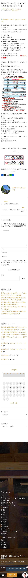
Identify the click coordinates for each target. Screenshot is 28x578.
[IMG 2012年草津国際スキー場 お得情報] (14, 110)
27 (17, 395)
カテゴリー (4, 424)
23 (4, 395)
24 (7, 395)
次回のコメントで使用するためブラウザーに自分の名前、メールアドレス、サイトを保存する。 (14, 263)
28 (20, 395)
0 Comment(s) (15, 10)
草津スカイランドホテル (8, 9)
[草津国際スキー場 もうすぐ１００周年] (14, 21)
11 (10, 387)
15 (23, 387)
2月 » (16, 403)
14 (20, 387)
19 (14, 391)
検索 (2, 275)
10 (7, 387)
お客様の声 (4, 343)
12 (14, 387)
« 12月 (12, 403)
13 (17, 387)
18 (10, 391)
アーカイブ (4, 412)
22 (23, 391)
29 (23, 395)
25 (10, 395)
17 (7, 391)
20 (17, 391)
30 (4, 399)
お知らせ (19, 9)
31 (7, 399)
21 (20, 391)
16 (4, 391)
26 (14, 395)
